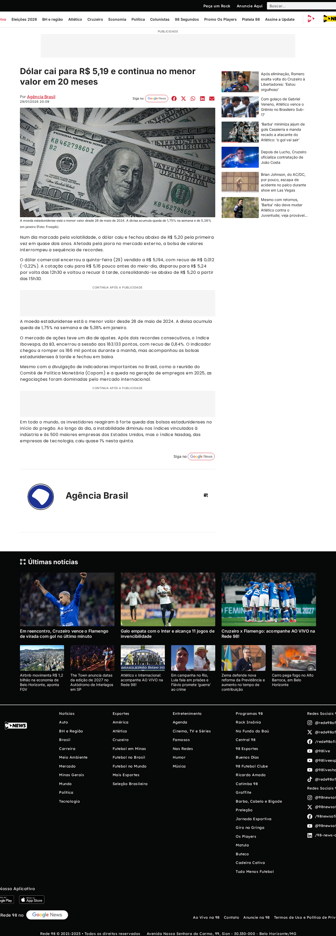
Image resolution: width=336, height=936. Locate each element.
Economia (117, 19)
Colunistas (160, 19)
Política (138, 19)
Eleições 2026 (24, 19)
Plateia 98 (251, 19)
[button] (173, 98)
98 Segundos (187, 19)
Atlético (75, 19)
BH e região (52, 19)
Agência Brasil (41, 96)
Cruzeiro (95, 19)
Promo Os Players (220, 19)
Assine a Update (280, 19)
